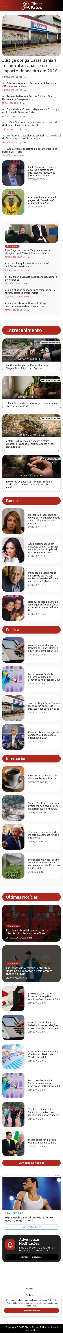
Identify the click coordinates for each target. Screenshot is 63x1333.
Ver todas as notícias (31, 1162)
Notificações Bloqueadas (31, 1257)
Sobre (29, 1295)
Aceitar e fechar (31, 1310)
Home (29, 1288)
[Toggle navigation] (6, 5)
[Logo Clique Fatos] (31, 5)
